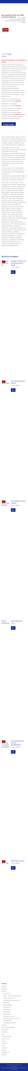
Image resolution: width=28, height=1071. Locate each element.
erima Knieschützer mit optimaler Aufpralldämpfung (17, 743)
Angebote (4, 986)
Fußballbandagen (7, 1005)
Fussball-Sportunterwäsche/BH (11, 1000)
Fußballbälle (6, 1002)
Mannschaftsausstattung (8, 1027)
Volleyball (4, 1054)
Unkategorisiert (6, 1052)
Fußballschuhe (7, 1007)
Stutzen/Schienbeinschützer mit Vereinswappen (11, 1019)
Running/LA (5, 1032)
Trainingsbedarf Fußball (9, 1022)
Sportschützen (5, 1038)
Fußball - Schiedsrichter (9, 998)
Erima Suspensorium (16, 621)
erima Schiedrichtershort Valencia (18, 382)
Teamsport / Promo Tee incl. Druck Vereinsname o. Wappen (18, 263)
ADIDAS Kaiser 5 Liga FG (17, 861)
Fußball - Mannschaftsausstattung (12, 996)
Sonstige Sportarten (7, 1036)
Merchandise (5, 1029)
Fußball (3, 991)
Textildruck (4, 1048)
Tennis (3, 1045)
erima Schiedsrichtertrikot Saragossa (18, 502)
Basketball (4, 989)
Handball (4, 1025)
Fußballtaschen (7, 1009)
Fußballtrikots (6, 1014)
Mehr (13, 272)
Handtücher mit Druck (9, 1016)
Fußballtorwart (7, 1011)
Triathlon (4, 1050)
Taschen (4, 1041)
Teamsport (4, 1043)
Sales (3, 1034)
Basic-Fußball (6, 993)
